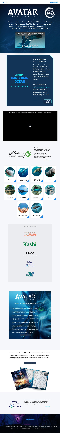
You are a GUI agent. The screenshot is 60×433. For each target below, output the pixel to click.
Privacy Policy (13, 426)
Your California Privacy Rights (32, 426)
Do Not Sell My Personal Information (51, 426)
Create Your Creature (48, 101)
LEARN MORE (47, 160)
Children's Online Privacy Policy (21, 426)
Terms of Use (7, 426)
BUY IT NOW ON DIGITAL (24, 335)
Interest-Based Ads (41, 426)
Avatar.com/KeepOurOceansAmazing (41, 87)
